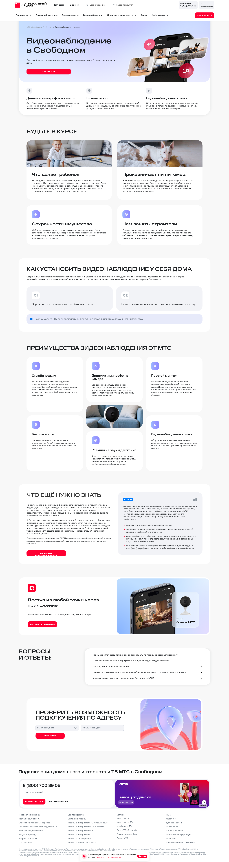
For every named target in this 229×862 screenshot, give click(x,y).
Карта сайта (172, 827)
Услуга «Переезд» (28, 835)
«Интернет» (123, 818)
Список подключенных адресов (34, 823)
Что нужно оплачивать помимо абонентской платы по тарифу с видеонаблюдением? (135, 655)
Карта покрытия (124, 5)
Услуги (120, 815)
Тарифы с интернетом (79, 835)
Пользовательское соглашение (30, 851)
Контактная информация (178, 835)
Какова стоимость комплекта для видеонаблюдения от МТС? (123, 678)
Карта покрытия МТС (29, 819)
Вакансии (170, 838)
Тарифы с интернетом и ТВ (81, 831)
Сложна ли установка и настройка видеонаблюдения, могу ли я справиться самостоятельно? (139, 672)
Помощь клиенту (174, 831)
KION (168, 815)
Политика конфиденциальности (78, 849)
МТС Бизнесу (25, 842)
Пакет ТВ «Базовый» (127, 830)
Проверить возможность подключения (38, 827)
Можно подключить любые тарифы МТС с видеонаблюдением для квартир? (131, 661)
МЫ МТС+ (171, 819)
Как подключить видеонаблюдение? (111, 666)
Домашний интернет (47, 15)
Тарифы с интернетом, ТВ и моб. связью (87, 823)
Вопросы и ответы (28, 838)
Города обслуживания (30, 815)
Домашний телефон (127, 834)
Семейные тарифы (77, 819)
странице (111, 851)
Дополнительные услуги (120, 15)
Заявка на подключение (31, 831)
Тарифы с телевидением (80, 838)
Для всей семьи (174, 823)
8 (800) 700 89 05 (188, 6)
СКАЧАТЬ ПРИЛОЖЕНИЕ (42, 624)
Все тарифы (22, 15)
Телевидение (69, 15)
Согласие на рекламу (121, 849)
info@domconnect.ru (31, 856)
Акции (144, 15)
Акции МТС (122, 838)
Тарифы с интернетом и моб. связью (86, 827)
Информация (158, 15)
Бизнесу (74, 5)
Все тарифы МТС (76, 815)
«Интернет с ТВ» (125, 822)
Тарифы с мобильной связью (82, 842)
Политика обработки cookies (180, 842)
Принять (142, 856)
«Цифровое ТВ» (124, 826)
